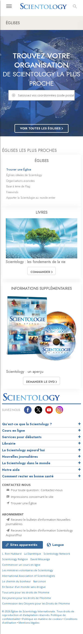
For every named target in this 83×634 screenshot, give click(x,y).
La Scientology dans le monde (26, 463)
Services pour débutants (22, 437)
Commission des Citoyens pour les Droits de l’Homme (36, 603)
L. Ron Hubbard (11, 553)
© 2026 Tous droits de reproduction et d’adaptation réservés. (38, 613)
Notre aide (11, 469)
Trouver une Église (18, 169)
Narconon (39, 581)
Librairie (8, 443)
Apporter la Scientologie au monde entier (30, 197)
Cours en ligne (13, 430)
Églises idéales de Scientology (24, 175)
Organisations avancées (20, 181)
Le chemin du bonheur (17, 581)
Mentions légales (28, 622)
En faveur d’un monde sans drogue (24, 587)
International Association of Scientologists (28, 575)
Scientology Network (57, 553)
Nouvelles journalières (20, 456)
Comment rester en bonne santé (27, 476)
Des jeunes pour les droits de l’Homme (26, 598)
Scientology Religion (15, 559)
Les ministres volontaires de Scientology (27, 570)
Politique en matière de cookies (42, 619)
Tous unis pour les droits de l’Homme (25, 592)
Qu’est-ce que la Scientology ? (27, 424)
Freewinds (12, 192)
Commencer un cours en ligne (21, 564)
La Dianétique (32, 553)
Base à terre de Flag (18, 186)
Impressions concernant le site (31, 497)
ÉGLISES (42, 160)
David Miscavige (40, 559)
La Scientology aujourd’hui (23, 450)
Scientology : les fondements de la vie (35, 261)
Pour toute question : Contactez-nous (36, 490)
